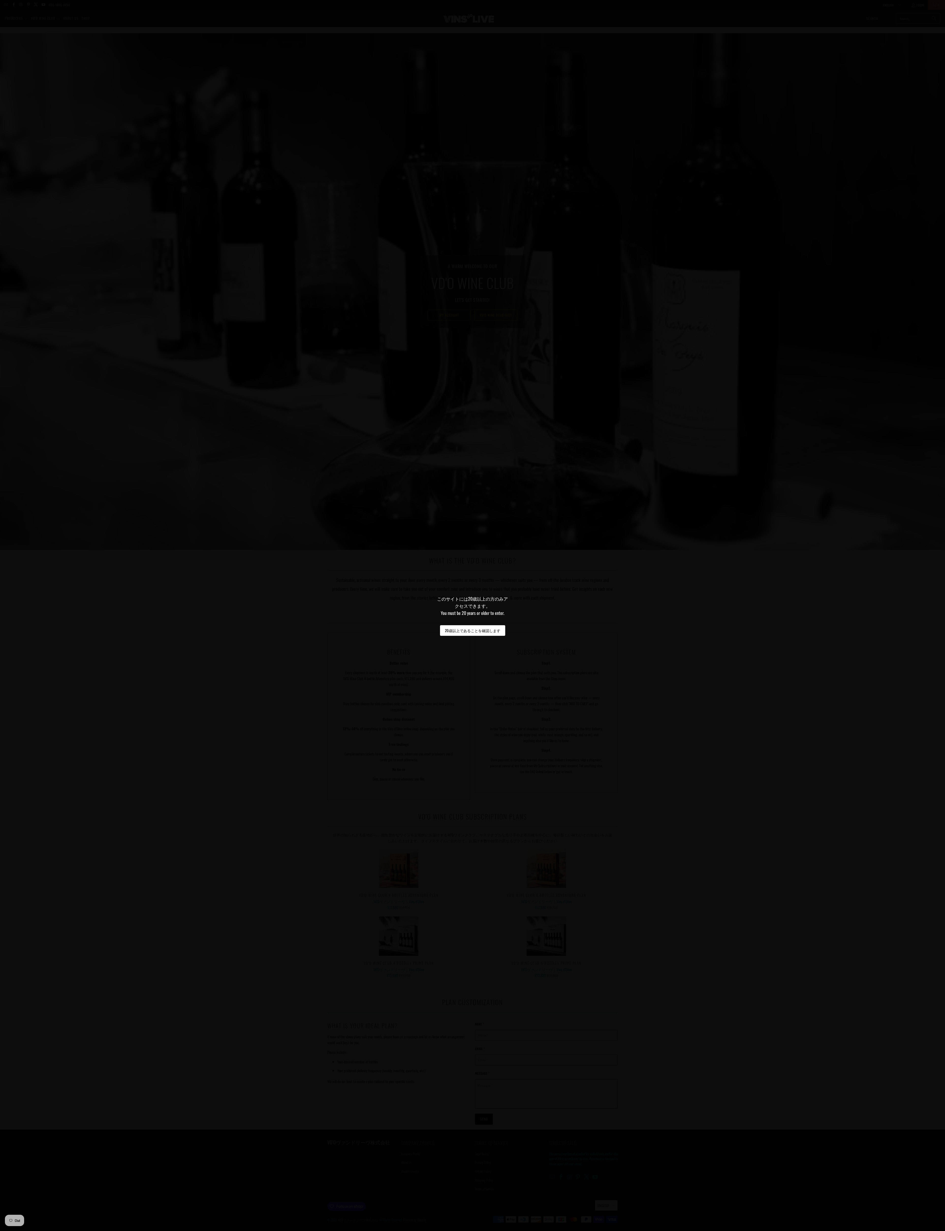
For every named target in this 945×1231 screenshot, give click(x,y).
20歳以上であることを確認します (472, 630)
